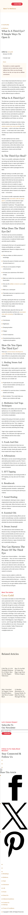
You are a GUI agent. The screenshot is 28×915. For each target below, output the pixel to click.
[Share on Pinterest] (14, 844)
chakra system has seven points (11, 126)
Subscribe (17, 4)
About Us (5, 895)
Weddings (6, 873)
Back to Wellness (9, 8)
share (4, 62)
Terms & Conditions (8, 908)
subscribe (7, 733)
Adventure (6, 884)
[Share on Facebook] (14, 787)
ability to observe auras (16, 284)
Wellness (5, 28)
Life (4, 888)
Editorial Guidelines (8, 899)
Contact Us (6, 902)
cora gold (10, 52)
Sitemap (5, 904)
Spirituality (6, 24)
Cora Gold (8, 595)
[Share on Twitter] (14, 816)
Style (4, 881)
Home (4, 891)
